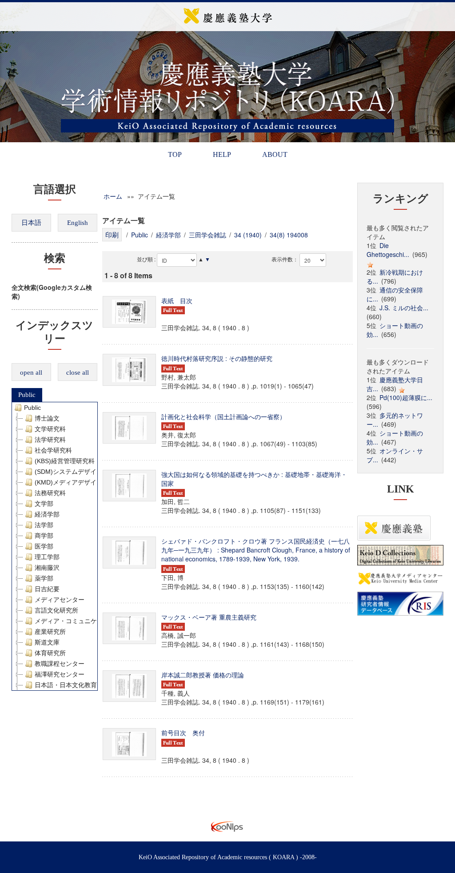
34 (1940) (248, 234)
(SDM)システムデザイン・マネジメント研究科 (100, 471)
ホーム (113, 196)
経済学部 (47, 514)
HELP (222, 154)
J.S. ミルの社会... (403, 307)
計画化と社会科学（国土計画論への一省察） (223, 416)
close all (77, 372)
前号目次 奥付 (183, 732)
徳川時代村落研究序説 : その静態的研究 (216, 358)
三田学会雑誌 (207, 234)
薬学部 (44, 578)
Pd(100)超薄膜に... (405, 397)
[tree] (55, 546)
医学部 (44, 546)
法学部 (44, 525)
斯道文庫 (47, 642)
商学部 (44, 535)
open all (31, 372)
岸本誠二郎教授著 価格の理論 (202, 674)
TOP (175, 154)
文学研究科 (50, 428)
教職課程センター (59, 663)
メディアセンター (59, 599)
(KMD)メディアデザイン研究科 (78, 482)
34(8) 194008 (289, 234)
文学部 (44, 503)
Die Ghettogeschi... (388, 250)
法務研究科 (50, 493)
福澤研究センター (59, 674)
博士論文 (47, 418)
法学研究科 (50, 439)
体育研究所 (50, 653)
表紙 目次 (176, 300)
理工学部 (47, 557)
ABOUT (274, 154)
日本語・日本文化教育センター (78, 685)
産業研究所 (50, 631)
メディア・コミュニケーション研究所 (87, 621)
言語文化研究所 (56, 610)
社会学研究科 (53, 450)
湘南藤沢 (47, 567)
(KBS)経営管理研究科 (65, 461)
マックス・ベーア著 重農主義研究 (208, 617)
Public (27, 394)
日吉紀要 (47, 589)
